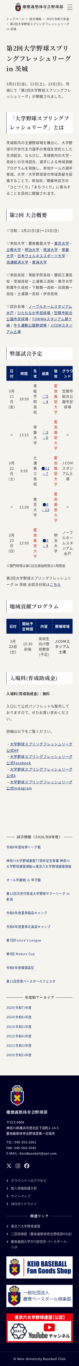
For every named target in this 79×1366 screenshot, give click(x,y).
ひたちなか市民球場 (33, 312)
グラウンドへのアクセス (29, 1180)
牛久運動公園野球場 (30, 325)
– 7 (45, 473)
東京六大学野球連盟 (25, 1226)
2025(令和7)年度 (19, 1007)
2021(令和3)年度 (19, 1045)
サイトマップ (21, 1196)
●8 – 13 (45, 507)
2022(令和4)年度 (19, 1036)
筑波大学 (50, 249)
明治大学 (32, 249)
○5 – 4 (45, 399)
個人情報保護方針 (24, 1188)
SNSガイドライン (24, 1204)
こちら (55, 584)
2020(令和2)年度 (19, 1055)
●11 (45, 468)
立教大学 (13, 249)
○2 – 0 (45, 435)
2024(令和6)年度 (19, 1017)
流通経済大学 (17, 262)
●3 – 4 (45, 543)
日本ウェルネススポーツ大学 (41, 255)
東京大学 (61, 243)
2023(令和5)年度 (19, 1026)
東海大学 (39, 262)
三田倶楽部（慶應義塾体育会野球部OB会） (42, 1234)
